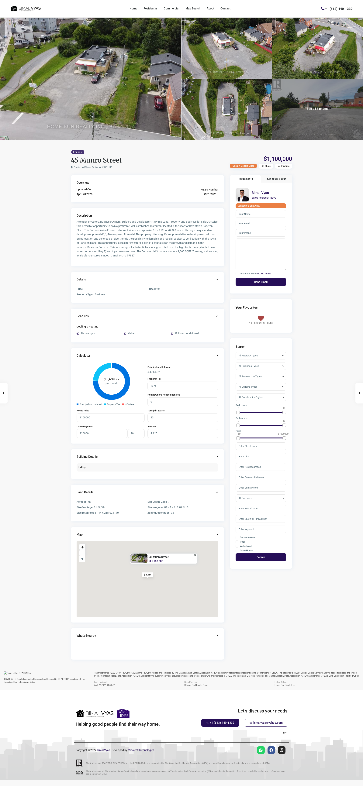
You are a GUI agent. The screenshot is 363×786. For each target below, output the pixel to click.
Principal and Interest (159, 367)
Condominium (247, 537)
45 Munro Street (159, 557)
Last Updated (100, 681)
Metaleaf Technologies (141, 750)
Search (261, 557)
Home (133, 8)
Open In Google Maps (243, 166)
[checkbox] (237, 273)
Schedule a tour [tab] (276, 178)
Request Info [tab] (245, 178)
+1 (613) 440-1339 (339, 8)
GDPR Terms (264, 273)
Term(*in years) (156, 410)
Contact (225, 8)
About (210, 8)
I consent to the (255, 273)
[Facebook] (271, 750)
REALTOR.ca (14, 678)
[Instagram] (281, 750)
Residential (150, 8)
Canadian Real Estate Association (19, 681)
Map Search (192, 8)
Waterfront (245, 546)
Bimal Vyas (260, 193)
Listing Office (280, 681)
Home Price (83, 410)
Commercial (171, 8)
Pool (242, 542)
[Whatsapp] (261, 750)
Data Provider (190, 681)
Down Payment (85, 426)
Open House (246, 550)
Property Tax (154, 378)
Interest (151, 426)
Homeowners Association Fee (163, 394)
